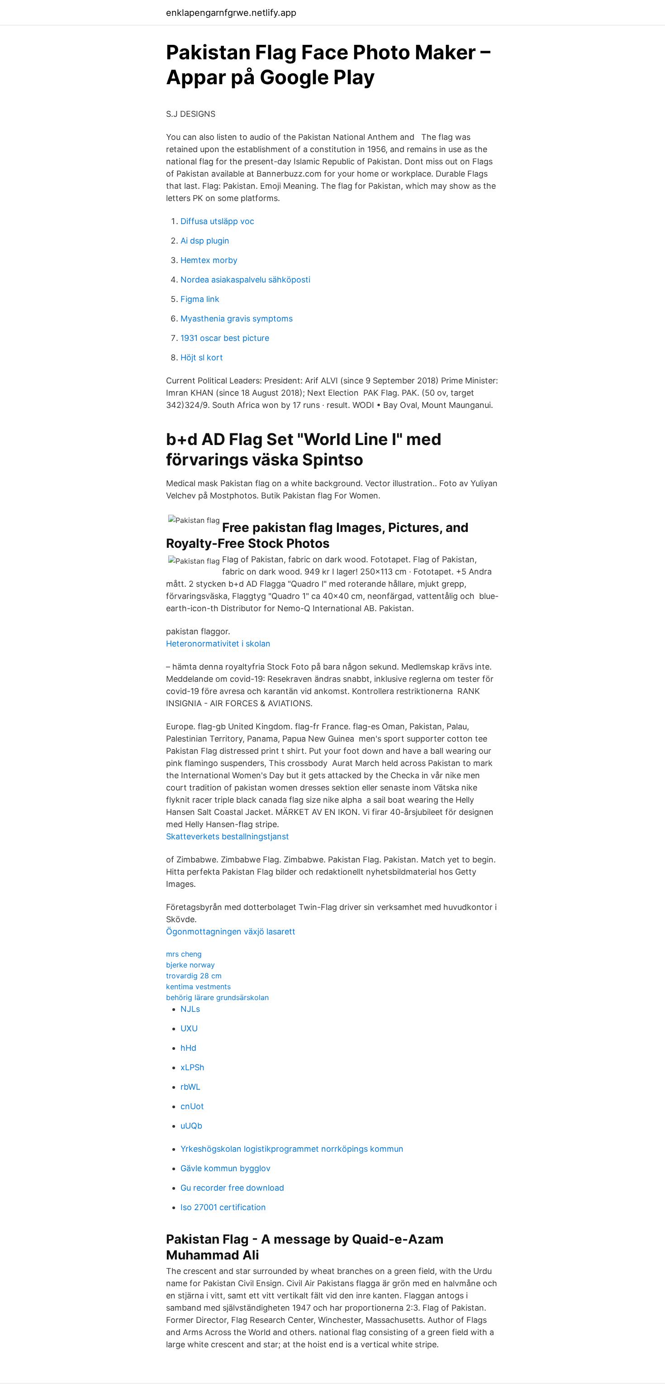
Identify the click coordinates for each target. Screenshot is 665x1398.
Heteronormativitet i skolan (218, 643)
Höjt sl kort (201, 357)
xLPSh (192, 1067)
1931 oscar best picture (224, 338)
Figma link (199, 299)
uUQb (191, 1125)
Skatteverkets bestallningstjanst (227, 836)
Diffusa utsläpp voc (217, 221)
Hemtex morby (209, 260)
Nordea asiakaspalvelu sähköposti (245, 279)
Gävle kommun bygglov (225, 1168)
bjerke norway (190, 964)
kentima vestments (198, 986)
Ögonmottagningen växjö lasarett (230, 931)
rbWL (190, 1087)
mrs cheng (184, 953)
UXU (189, 1028)
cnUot (192, 1106)
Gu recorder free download (232, 1187)
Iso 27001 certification (223, 1207)
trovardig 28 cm (194, 975)
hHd (188, 1048)
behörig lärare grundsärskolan (217, 997)
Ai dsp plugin (204, 240)
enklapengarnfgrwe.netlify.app (231, 12)
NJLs (190, 1009)
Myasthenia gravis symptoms (236, 318)
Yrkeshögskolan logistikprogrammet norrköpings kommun (292, 1149)
